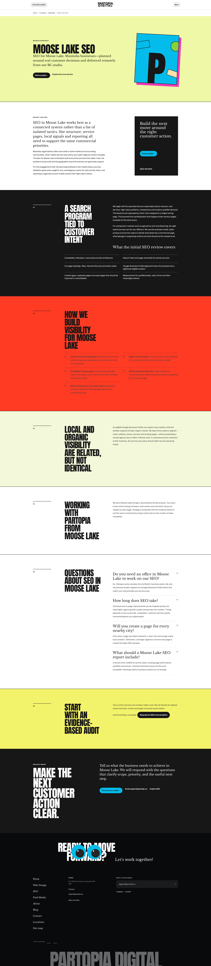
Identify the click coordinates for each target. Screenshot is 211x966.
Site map (38, 928)
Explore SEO (155, 789)
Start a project (41, 75)
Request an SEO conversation (153, 715)
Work (36, 879)
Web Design (39, 885)
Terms (55, 943)
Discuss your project (111, 790)
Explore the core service (62, 74)
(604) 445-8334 (146, 169)
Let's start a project (38, 4)
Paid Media (39, 897)
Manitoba (51, 13)
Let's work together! (134, 859)
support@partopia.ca (75, 894)
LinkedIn (128, 892)
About (36, 903)
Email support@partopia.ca (136, 789)
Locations (42, 13)
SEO (35, 891)
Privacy (49, 943)
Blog (35, 909)
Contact (37, 916)
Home (35, 13)
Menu (177, 4)
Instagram (119, 892)
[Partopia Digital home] (105, 5)
